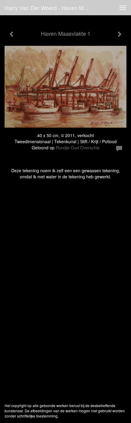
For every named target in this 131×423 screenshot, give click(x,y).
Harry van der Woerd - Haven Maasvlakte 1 (50, 8)
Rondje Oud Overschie (78, 147)
